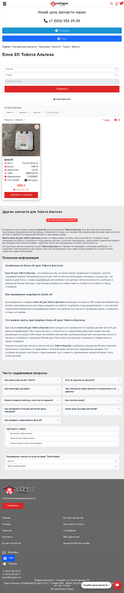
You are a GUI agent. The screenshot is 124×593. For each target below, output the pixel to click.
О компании (69, 531)
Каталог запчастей (73, 518)
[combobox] (62, 69)
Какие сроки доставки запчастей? (81, 409)
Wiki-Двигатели (71, 537)
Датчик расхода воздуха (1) (62, 220)
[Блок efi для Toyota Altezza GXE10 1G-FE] (21, 140)
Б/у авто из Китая (11, 543)
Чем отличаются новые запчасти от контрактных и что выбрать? (90, 390)
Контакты (7, 537)
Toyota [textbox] (61, 75)
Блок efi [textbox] (61, 69)
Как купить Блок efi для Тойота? (20, 380)
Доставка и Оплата (73, 524)
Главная (6, 518)
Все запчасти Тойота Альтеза (21, 433)
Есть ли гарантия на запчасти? (80, 380)
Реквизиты (12, 506)
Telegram (64, 30)
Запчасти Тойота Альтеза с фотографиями (26, 443)
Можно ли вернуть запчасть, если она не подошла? (29, 400)
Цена (107, 120)
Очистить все (52, 112)
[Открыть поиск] (111, 3)
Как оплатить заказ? (75, 400)
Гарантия (7, 531)
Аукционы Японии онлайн (76, 543)
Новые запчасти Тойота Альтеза (22, 438)
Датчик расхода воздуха (62, 466)
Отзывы (6, 524)
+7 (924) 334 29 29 (64, 21)
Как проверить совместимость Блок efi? (23, 420)
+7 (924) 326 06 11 (11, 574)
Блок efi (62, 461)
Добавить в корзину (21, 195)
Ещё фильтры (64, 99)
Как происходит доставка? (17, 389)
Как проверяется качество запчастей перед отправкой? (25, 410)
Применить (62, 89)
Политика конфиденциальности (19, 499)
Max (64, 38)
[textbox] (61, 81)
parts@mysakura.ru (11, 578)
